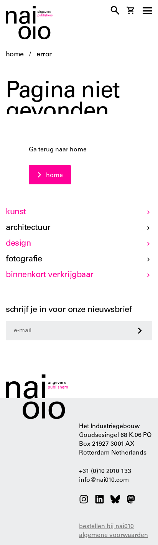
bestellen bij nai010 (106, 527)
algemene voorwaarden (113, 535)
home (15, 54)
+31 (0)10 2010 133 (105, 471)
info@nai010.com (104, 480)
